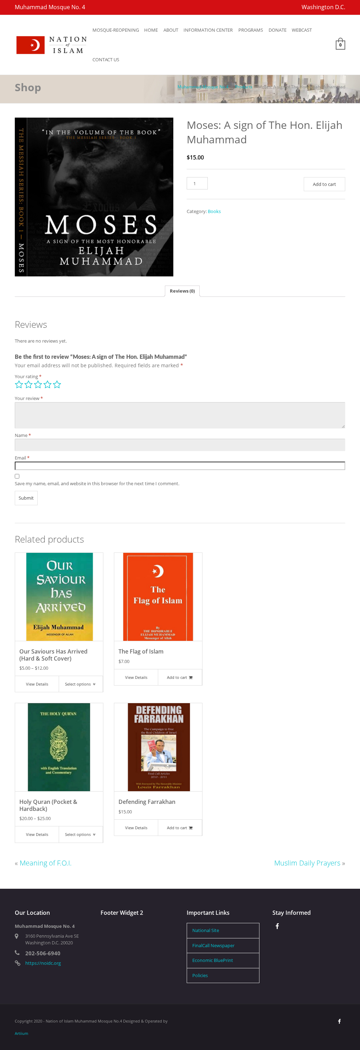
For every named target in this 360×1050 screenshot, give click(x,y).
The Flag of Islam (140, 651)
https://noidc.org (43, 963)
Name (23, 435)
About (170, 30)
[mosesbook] (94, 197)
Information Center (208, 30)
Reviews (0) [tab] (182, 291)
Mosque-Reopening (115, 30)
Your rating (28, 376)
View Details (37, 684)
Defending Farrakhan (146, 802)
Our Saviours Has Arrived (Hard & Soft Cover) (53, 655)
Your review (29, 398)
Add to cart (324, 184)
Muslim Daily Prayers (307, 863)
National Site (205, 930)
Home (151, 30)
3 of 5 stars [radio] (38, 384)
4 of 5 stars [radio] (47, 384)
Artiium (21, 1033)
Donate (278, 30)
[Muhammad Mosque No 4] (52, 44)
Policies (200, 975)
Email (22, 458)
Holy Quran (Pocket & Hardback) (48, 805)
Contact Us (105, 59)
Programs (250, 30)
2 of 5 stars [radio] (28, 384)
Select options (78, 684)
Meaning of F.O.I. (46, 863)
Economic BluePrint (212, 960)
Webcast (302, 30)
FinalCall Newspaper (213, 945)
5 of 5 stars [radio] (57, 384)
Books (214, 211)
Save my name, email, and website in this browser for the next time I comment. (97, 483)
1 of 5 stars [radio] (19, 384)
